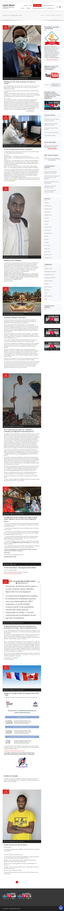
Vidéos (28, 8)
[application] (52, 105)
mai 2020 (46, 239)
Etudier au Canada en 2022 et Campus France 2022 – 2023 (21, 694)
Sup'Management (48, 296)
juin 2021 (46, 224)
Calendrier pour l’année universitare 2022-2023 (14, 750)
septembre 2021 (48, 215)
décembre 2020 (48, 227)
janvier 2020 (47, 248)
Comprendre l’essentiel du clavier (50, 186)
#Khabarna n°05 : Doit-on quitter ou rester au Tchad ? (19, 82)
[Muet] (56, 108)
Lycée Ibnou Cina (48, 286)
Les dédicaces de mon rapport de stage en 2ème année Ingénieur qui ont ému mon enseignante (20, 518)
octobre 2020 (47, 230)
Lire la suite (30, 110)
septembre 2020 (48, 233)
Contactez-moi (50, 8)
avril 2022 (46, 202)
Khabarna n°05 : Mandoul (12, 260)
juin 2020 (46, 236)
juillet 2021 (46, 221)
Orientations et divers (48, 5)
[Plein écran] (58, 108)
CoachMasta (7, 78)
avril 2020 (46, 242)
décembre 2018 (48, 254)
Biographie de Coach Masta (50, 173)
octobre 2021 (47, 212)
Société (25, 145)
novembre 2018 (48, 257)
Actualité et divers (15, 78)
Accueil (26, 5)
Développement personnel (50, 271)
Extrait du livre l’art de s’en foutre (15, 845)
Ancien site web (52, 148)
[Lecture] (46, 108)
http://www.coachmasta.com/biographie (13, 573)
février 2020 (47, 245)
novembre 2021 (48, 209)
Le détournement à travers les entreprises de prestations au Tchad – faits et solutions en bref (20, 627)
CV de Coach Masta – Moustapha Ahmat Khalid (20, 568)
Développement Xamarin (49, 277)
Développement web (49, 274)
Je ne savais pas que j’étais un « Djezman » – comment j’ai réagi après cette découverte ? (19, 430)
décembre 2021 (48, 205)
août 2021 (46, 218)
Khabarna (21, 78)
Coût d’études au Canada (49, 135)
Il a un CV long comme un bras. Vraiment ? (18, 149)
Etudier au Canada (48, 280)
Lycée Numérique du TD (39, 8)
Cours (22, 8)
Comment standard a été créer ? (15, 317)
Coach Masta (9, 5)
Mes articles (37, 5)
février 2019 (47, 251)
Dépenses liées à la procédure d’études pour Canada (51, 124)
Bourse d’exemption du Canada (51, 132)
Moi (30, 5)
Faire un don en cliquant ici (52, 59)
